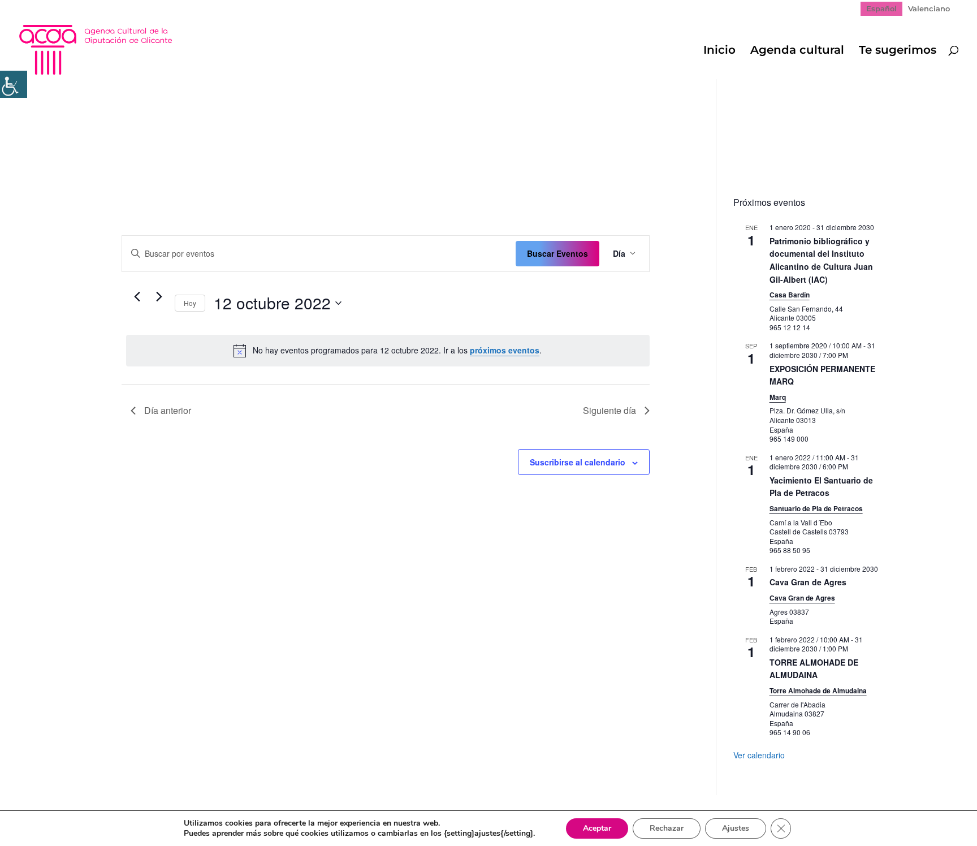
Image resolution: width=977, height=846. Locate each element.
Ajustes (735, 828)
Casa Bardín (790, 295)
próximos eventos (504, 350)
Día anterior (167, 410)
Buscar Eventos (557, 253)
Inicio (719, 51)
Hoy (190, 303)
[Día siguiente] (159, 297)
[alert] (388, 350)
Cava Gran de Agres (808, 582)
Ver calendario (759, 755)
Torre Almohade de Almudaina (818, 690)
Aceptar (597, 828)
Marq (778, 397)
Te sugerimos (897, 51)
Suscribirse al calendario (577, 462)
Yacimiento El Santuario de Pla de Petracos (821, 486)
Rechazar (667, 828)
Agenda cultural (797, 51)
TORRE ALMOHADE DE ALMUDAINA (814, 669)
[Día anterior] (137, 297)
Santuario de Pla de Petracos (816, 508)
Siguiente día (609, 410)
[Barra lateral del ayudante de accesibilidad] (13, 84)
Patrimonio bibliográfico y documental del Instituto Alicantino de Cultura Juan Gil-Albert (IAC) (821, 260)
